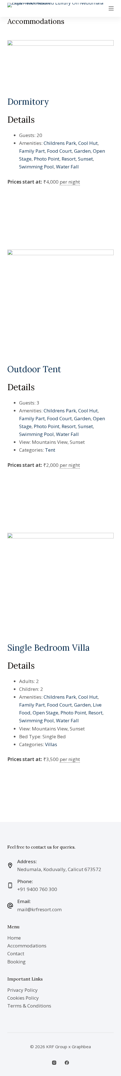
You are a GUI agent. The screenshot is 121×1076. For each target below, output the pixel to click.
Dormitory (28, 101)
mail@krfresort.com (39, 909)
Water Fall (67, 166)
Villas (51, 744)
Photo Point (46, 159)
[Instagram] (54, 1063)
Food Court (59, 151)
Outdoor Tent (34, 369)
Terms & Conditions (29, 1005)
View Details (25, 198)
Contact (15, 953)
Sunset (85, 159)
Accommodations (26, 945)
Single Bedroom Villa (48, 647)
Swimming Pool (36, 166)
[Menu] (111, 8)
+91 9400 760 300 (37, 889)
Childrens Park (60, 143)
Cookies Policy (23, 998)
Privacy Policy (22, 990)
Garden (82, 151)
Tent (50, 450)
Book (18, 217)
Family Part (32, 151)
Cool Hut (88, 143)
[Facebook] (67, 1063)
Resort (69, 159)
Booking (16, 961)
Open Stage (45, 712)
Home (14, 938)
